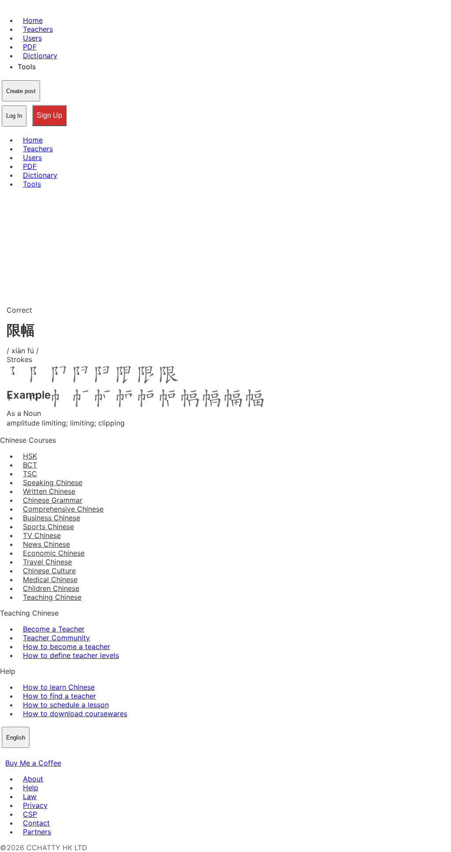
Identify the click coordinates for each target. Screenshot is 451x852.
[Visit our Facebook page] (5, 754)
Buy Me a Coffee (33, 763)
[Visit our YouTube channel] (37, 754)
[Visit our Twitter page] (15, 754)
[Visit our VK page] (26, 754)
